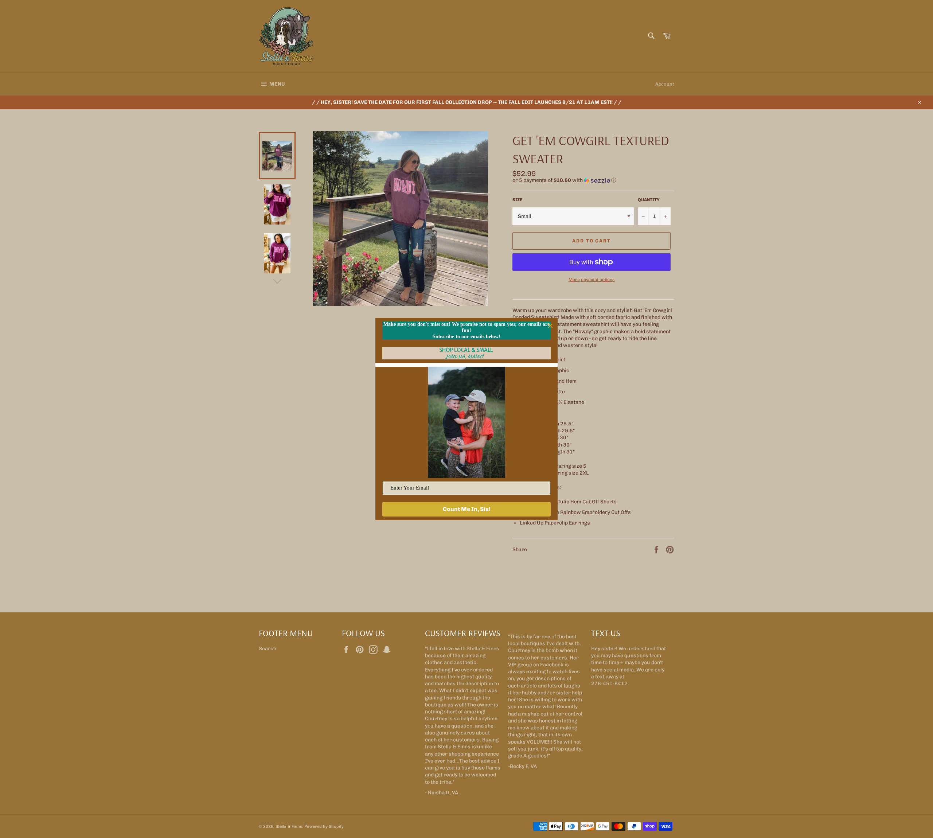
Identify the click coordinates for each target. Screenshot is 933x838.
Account (664, 84)
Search (267, 649)
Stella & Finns (289, 826)
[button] (593, 180)
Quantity (649, 199)
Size (517, 199)
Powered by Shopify (324, 826)
